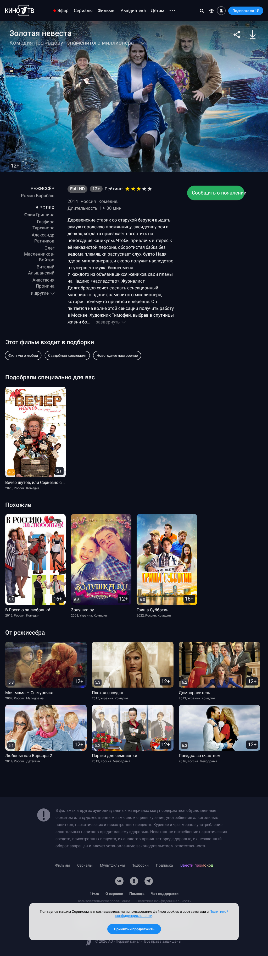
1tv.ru (94, 894)
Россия (88, 201)
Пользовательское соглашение (103, 901)
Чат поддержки (164, 894)
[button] (237, 34)
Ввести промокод (196, 865)
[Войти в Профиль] (221, 10)
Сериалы (83, 10)
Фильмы (106, 10)
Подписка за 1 (245, 11)
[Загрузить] (253, 34)
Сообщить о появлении (218, 193)
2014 (73, 201)
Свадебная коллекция (67, 355)
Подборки (140, 865)
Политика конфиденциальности (164, 901)
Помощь (136, 894)
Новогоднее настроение (117, 355)
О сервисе (114, 894)
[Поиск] (202, 10)
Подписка (164, 865)
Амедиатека (133, 10)
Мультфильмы (112, 865)
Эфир (63, 10)
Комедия (107, 201)
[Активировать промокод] (211, 10)
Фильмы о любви (23, 355)
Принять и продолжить (134, 929)
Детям (157, 10)
